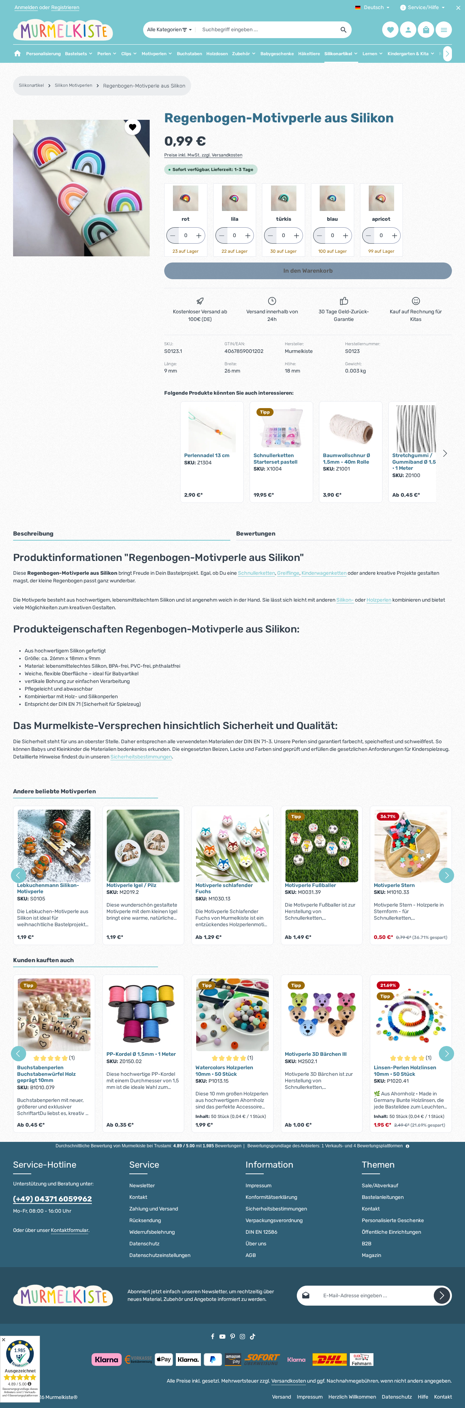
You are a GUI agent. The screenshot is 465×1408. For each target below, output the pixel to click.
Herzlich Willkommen (352, 1397)
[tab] (121, 534)
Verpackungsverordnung (274, 1220)
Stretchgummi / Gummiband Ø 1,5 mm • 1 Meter (419, 461)
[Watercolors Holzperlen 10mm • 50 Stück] (232, 1014)
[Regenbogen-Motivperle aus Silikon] (81, 188)
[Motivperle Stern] (411, 846)
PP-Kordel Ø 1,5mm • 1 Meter (141, 1054)
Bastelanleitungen (383, 1197)
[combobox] (265, 29)
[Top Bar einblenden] (444, 30)
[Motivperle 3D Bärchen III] (322, 1014)
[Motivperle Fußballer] (322, 846)
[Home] (17, 54)
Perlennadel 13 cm (207, 455)
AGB (251, 1255)
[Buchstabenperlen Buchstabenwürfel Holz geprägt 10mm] (54, 1014)
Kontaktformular (69, 1230)
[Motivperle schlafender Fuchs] (232, 846)
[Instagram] (243, 1336)
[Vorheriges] (18, 875)
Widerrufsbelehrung (152, 1232)
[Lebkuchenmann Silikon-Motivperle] (54, 846)
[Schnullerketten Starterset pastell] (281, 428)
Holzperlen (379, 600)
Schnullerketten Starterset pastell (276, 458)
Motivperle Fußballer (310, 885)
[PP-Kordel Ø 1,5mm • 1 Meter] (143, 1014)
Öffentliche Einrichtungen (391, 1232)
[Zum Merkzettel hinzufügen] (133, 127)
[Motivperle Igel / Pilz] (143, 846)
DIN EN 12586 (261, 1232)
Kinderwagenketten (324, 573)
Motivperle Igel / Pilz (131, 885)
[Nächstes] (447, 53)
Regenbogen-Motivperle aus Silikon (144, 86)
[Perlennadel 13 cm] (212, 428)
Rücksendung (145, 1220)
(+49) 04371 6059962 (52, 1199)
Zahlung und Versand (153, 1209)
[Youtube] (223, 1336)
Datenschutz (144, 1244)
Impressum (258, 1186)
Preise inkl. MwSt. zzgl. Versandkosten (203, 155)
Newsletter (142, 1186)
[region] (81, 188)
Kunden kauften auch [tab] (43, 960)
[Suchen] (344, 29)
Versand (281, 1397)
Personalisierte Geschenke (393, 1220)
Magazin (371, 1255)
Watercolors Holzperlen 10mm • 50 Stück (224, 1071)
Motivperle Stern (394, 885)
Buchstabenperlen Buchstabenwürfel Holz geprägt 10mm (46, 1074)
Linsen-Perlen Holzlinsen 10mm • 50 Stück (405, 1071)
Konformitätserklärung (271, 1197)
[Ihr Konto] (408, 30)
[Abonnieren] (442, 1295)
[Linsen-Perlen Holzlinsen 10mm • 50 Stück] (411, 1014)
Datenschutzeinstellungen (159, 1255)
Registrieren (65, 8)
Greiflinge (288, 573)
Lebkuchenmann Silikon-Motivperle (48, 888)
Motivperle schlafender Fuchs (224, 888)
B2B (366, 1244)
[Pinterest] (233, 1336)
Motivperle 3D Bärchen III (316, 1054)
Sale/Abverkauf (380, 1186)
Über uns (256, 1244)
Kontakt (138, 1197)
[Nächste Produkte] (445, 453)
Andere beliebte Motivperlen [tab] (54, 791)
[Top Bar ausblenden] (458, 8)
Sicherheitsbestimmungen (141, 757)
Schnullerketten (256, 573)
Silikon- (345, 600)
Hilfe (423, 1397)
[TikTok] (253, 1336)
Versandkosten (288, 1381)
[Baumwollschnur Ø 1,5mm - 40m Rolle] (351, 428)
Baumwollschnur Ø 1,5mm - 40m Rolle (346, 458)
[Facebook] (213, 1336)
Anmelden (26, 8)
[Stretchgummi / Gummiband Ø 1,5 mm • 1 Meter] (420, 428)
